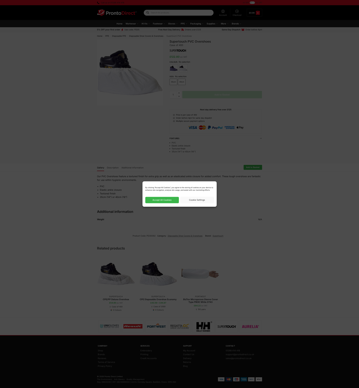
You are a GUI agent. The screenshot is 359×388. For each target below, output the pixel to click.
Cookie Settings (197, 200)
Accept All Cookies (162, 200)
